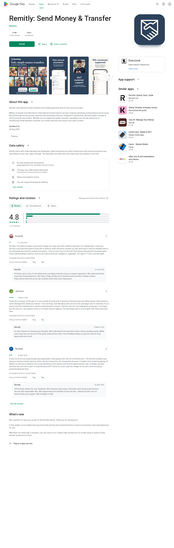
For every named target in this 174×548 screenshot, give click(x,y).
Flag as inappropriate (20, 443)
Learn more (21, 165)
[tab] (32, 4)
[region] (60, 34)
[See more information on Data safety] (28, 145)
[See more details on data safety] (18, 187)
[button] (28, 75)
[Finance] (14, 136)
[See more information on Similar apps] (138, 89)
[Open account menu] (170, 4)
